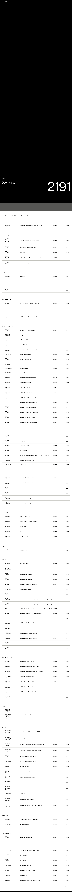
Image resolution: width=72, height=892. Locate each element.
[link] (28, 1)
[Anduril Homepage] (4, 1)
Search (64, 1)
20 (65, 886)
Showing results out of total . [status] (18, 215)
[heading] (10, 206)
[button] (69, 200)
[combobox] (10, 206)
